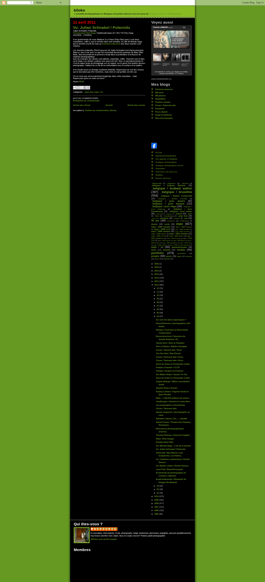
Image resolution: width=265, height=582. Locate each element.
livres (153, 250)
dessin (154, 224)
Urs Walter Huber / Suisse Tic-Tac (171, 374)
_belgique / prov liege (163, 206)
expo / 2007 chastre (184, 227)
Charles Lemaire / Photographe (165, 14)
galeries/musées (179, 247)
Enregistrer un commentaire (86, 101)
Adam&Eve (160, 99)
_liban (156, 216)
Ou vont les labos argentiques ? (171, 320)
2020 (156, 264)
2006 (156, 510)
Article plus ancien (136, 105)
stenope (189, 256)
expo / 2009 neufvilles (182, 231)
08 (158, 302)
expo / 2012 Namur (164, 240)
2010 (156, 496)
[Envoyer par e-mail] (74, 87)
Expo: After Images (165, 439)
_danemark (159, 214)
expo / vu (98, 92)
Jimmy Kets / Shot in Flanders (170, 343)
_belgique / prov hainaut (167, 204)
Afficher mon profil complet (103, 539)
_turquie (176, 218)
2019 (156, 267)
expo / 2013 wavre (186, 243)
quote (169, 256)
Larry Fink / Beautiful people (169, 469)
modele (181, 250)
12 (158, 288)
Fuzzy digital (161, 112)
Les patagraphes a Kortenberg (170, 405)
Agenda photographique (165, 156)
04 (158, 316)
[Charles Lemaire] (171, 146)
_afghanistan (156, 183)
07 (158, 306)
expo (179, 224)
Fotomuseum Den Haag (84, 33)
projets (155, 256)
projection (182, 253)
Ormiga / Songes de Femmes (169, 371)
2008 (156, 503)
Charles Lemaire (162, 102)
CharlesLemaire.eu (164, 89)
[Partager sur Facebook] (85, 87)
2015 (156, 271)
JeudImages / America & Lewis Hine (173, 401)
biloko (79, 10)
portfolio (157, 253)
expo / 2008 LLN (162, 229)
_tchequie (163, 218)
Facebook (159, 108)
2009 (156, 500)
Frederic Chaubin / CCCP (168, 367)
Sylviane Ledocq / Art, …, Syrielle (171, 418)
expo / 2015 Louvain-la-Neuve (180, 245)
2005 (156, 514)
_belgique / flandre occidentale (176, 196)
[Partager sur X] (81, 87)
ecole (166, 224)
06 (158, 309)
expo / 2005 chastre (160, 227)
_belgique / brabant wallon (171, 188)
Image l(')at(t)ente (163, 115)
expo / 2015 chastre (160, 245)
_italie (189, 214)
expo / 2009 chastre (160, 231)
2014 (156, 274)
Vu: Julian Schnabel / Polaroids (101, 27)
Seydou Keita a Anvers (166, 388)
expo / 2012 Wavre (179, 240)
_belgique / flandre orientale (172, 199)
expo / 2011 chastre (178, 234)
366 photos (160, 96)
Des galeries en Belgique (166, 159)
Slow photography (164, 118)
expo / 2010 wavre (158, 234)
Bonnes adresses (163, 178)
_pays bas (88, 92)
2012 (156, 281)
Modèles (159, 175)
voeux (157, 259)
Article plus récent (81, 105)
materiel (166, 250)
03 (158, 486)
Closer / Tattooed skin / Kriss (169, 357)
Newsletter (160, 168)
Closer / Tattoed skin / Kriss (169, 350)
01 (158, 493)
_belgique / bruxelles (176, 192)
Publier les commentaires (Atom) (100, 110)
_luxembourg (168, 216)
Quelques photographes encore (169, 165)
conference (184, 221)
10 (158, 295)
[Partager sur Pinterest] (88, 87)
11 (158, 292)
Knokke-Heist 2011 (164, 442)
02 (158, 489)
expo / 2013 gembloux (169, 243)
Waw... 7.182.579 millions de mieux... (173, 398)
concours (171, 221)
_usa (185, 218)
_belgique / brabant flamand (168, 185)
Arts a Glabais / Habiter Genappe (171, 346)
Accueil (108, 105)
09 (158, 299)
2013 (156, 278)
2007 (156, 507)
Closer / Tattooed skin (165, 105)
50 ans (155, 220)
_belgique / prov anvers (168, 201)
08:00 (81, 81)
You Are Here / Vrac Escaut (168, 353)
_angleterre (171, 183)
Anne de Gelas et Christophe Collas (173, 364)
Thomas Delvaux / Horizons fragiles (173, 435)
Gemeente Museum (111, 44)
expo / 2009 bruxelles (182, 229)
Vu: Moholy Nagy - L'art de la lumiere (173, 446)
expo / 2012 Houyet (173, 238)
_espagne (169, 214)
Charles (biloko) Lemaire (105, 528)
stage (179, 256)
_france (178, 214)
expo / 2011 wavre (176, 236)
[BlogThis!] (78, 87)
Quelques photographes (166, 162)
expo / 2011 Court (158, 236)
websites (167, 259)
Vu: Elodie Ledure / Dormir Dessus (172, 466)
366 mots (159, 92)
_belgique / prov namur (180, 211)
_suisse (153, 218)
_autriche (185, 183)
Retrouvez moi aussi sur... (167, 172)
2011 (156, 285)
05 (158, 313)
